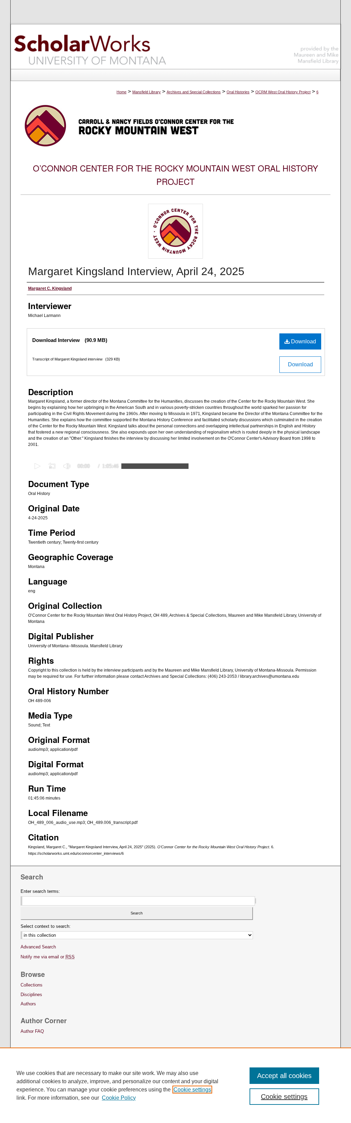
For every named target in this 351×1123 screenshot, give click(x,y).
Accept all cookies (284, 1075)
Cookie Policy (119, 1098)
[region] (175, 1085)
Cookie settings (192, 1089)
